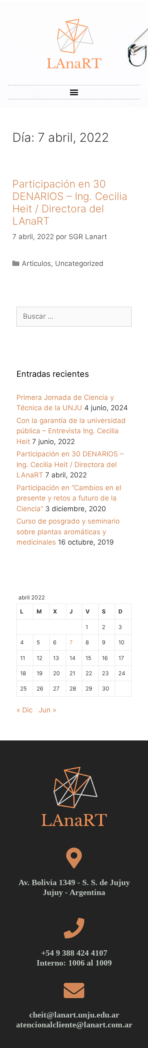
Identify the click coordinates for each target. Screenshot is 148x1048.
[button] (74, 92)
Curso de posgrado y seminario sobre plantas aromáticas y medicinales (68, 531)
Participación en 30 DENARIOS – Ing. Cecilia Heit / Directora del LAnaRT (69, 202)
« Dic (24, 710)
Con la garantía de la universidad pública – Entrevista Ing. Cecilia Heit (71, 431)
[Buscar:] (74, 316)
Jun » (47, 710)
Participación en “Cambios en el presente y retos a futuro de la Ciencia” (68, 498)
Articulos (36, 263)
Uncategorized (79, 263)
